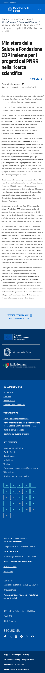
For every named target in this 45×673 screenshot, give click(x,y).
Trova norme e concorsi (13, 447)
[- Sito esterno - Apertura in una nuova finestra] (32, 636)
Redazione (8, 664)
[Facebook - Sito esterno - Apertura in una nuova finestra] (5, 636)
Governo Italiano (10, 2)
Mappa (7, 654)
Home (4, 19)
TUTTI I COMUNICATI (16, 318)
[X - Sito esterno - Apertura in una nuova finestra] (10, 636)
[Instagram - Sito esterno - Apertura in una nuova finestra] (16, 636)
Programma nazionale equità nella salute (21, 468)
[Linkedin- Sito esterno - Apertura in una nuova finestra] (27, 636)
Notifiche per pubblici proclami (16, 433)
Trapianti (7, 464)
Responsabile (28, 659)
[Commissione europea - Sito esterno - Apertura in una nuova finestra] (17, 337)
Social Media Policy (12, 659)
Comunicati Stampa (28, 22)
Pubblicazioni (9, 400)
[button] (39, 9)
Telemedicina (9, 472)
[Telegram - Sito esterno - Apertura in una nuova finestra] (21, 636)
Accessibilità (19, 664)
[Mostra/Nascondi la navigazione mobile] (3, 9)
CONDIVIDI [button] (35, 78)
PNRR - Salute (10, 451)
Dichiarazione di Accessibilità (16, 669)
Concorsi (7, 396)
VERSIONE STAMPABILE (18, 315)
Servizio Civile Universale (14, 404)
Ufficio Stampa (9, 22)
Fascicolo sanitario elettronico (16, 476)
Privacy (26, 654)
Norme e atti (9, 392)
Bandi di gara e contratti (14, 429)
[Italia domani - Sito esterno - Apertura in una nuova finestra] (21, 365)
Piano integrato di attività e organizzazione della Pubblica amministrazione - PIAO (22, 424)
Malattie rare (9, 460)
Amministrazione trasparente (16, 418)
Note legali (16, 654)
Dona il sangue (10, 455)
